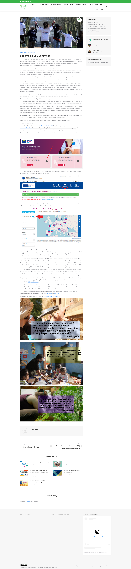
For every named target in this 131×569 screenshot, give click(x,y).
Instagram (56, 293)
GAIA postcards (67, 462)
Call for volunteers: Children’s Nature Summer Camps (100, 45)
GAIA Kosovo (87, 552)
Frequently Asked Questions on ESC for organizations (72, 471)
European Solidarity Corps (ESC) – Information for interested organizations (38, 483)
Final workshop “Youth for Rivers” (101, 39)
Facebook (49, 293)
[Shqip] (21, 52)
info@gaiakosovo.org (33, 282)
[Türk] (33, 52)
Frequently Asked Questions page (52, 296)
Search (109, 7)
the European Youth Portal (46, 126)
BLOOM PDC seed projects (99, 50)
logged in (28, 501)
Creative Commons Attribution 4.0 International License (45, 567)
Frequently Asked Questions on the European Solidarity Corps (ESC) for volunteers (39, 472)
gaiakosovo (95, 552)
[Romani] (30, 52)
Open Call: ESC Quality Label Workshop (39, 462)
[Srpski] (25, 52)
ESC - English (24, 18)
